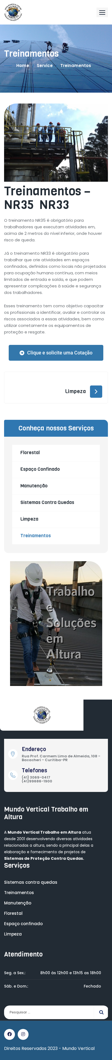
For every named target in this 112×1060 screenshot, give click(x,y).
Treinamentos (35, 536)
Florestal (30, 452)
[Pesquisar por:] (56, 1012)
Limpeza (75, 391)
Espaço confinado (40, 469)
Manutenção (34, 486)
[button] (102, 12)
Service (45, 65)
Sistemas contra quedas (47, 502)
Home (22, 65)
